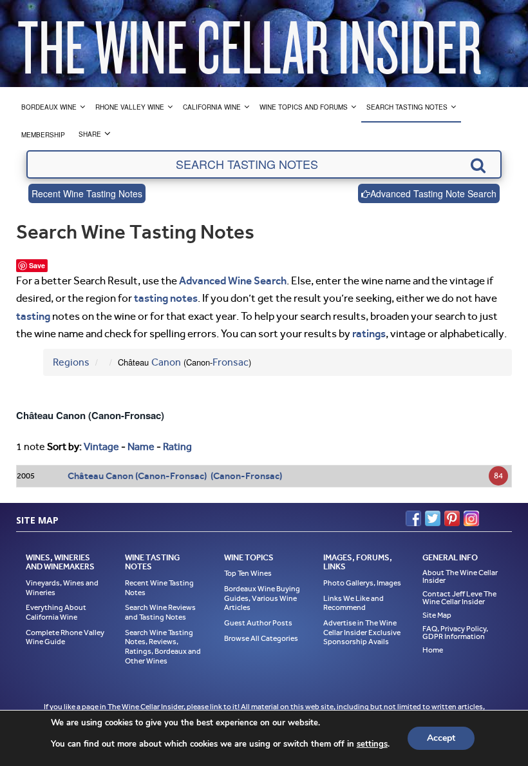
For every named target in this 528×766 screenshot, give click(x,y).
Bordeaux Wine (49, 107)
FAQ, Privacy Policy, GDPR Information (455, 632)
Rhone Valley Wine (129, 107)
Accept (441, 738)
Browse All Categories (261, 638)
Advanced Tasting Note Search (433, 193)
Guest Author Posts (258, 622)
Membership (43, 134)
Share (90, 134)
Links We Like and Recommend (353, 603)
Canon (166, 362)
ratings (369, 333)
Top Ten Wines (248, 573)
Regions (71, 362)
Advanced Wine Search (233, 280)
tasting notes (166, 297)
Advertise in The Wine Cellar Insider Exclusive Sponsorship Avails (362, 632)
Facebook (413, 518)
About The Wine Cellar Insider (460, 576)
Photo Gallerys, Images (362, 582)
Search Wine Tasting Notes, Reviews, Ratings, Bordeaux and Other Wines (163, 646)
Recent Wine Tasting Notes (87, 193)
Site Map (436, 615)
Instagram (471, 518)
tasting (33, 315)
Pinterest (452, 518)
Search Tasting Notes (407, 107)
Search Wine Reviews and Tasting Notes (160, 612)
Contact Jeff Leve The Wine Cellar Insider (459, 597)
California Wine (212, 107)
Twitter (432, 518)
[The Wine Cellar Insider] (249, 43)
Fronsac (230, 362)
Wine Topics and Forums (303, 107)
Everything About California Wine (56, 612)
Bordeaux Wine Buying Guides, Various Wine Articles (262, 598)
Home (432, 649)
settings (372, 744)
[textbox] (264, 164)
